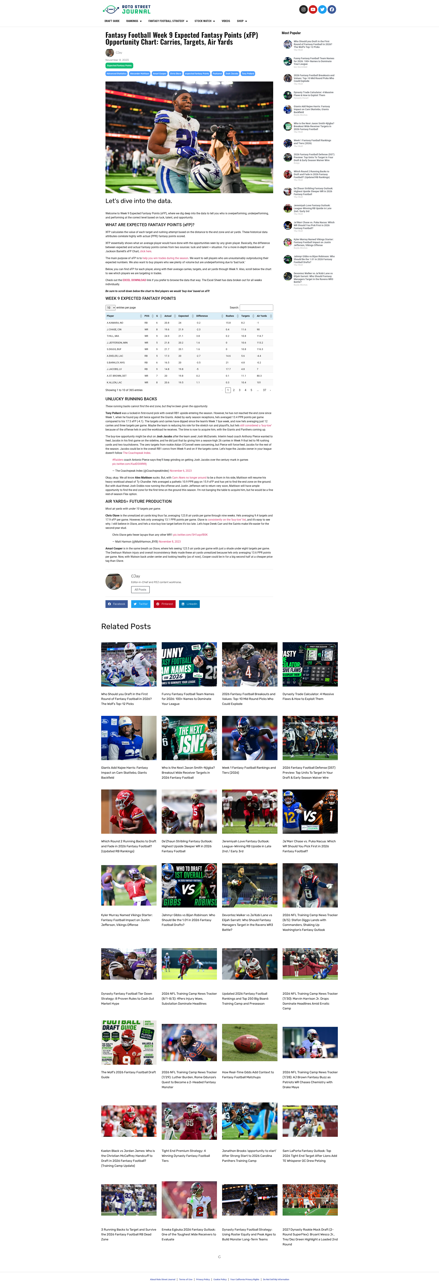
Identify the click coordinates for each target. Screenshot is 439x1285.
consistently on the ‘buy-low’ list (227, 519)
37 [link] (264, 390)
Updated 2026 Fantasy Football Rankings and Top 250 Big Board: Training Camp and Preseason (245, 998)
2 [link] (234, 390)
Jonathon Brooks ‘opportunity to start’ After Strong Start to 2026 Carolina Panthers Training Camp (249, 1156)
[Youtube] (313, 9)
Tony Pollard (248, 73)
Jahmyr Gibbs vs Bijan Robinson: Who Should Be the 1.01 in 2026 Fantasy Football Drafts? (314, 259)
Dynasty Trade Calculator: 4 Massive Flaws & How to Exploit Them (314, 94)
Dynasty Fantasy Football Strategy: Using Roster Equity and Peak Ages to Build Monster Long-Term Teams (249, 1234)
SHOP (240, 21)
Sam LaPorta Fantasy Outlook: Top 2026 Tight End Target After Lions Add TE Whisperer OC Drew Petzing (310, 1156)
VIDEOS (226, 21)
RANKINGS (132, 21)
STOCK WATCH (203, 21)
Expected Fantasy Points (119, 65)
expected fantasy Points (197, 73)
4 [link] (245, 390)
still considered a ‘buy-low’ (256, 425)
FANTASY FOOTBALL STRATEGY (166, 21)
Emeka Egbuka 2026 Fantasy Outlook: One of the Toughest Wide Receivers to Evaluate (189, 1234)
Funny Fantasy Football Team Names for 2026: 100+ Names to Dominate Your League (314, 61)
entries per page (126, 307)
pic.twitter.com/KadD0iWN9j (129, 464)
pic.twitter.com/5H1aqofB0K (190, 534)
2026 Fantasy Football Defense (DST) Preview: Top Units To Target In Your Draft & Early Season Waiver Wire (314, 157)
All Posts (140, 589)
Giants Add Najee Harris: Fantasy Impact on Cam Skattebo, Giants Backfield (312, 109)
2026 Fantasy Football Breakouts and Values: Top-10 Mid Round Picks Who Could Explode (314, 78)
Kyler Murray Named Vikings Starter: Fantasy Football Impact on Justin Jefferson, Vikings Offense (314, 242)
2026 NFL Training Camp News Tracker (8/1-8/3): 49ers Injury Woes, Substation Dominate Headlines (189, 998)
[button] (141, 316)
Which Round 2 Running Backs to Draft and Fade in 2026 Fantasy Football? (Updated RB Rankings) (312, 174)
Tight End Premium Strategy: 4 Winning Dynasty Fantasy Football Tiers (186, 1156)
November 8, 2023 (170, 541)
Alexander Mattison (139, 73)
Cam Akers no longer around (189, 477)
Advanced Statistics (116, 73)
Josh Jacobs (232, 73)
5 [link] (251, 390)
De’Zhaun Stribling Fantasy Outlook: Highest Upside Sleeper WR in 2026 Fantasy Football (313, 191)
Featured (217, 73)
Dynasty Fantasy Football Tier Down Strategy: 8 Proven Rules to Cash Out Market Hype (127, 998)
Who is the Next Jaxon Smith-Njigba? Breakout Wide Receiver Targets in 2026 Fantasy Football (314, 126)
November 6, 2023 (181, 470)
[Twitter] (322, 9)
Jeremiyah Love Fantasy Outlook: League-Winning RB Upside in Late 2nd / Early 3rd (312, 208)
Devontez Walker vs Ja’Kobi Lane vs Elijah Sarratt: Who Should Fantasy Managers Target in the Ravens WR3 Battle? (313, 277)
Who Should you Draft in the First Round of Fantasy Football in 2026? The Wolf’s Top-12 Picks (313, 44)
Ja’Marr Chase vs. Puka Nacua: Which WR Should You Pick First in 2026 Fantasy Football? (314, 225)
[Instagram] (303, 9)
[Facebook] (332, 9)
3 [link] (239, 390)
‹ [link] (222, 390)
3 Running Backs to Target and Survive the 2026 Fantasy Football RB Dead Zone (128, 1234)
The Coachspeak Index (136, 453)
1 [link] (228, 390)
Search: (234, 307)
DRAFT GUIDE (112, 21)
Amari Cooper (159, 73)
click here (145, 251)
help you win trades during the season (165, 258)
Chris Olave (175, 73)
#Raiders (117, 459)
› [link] (270, 390)
